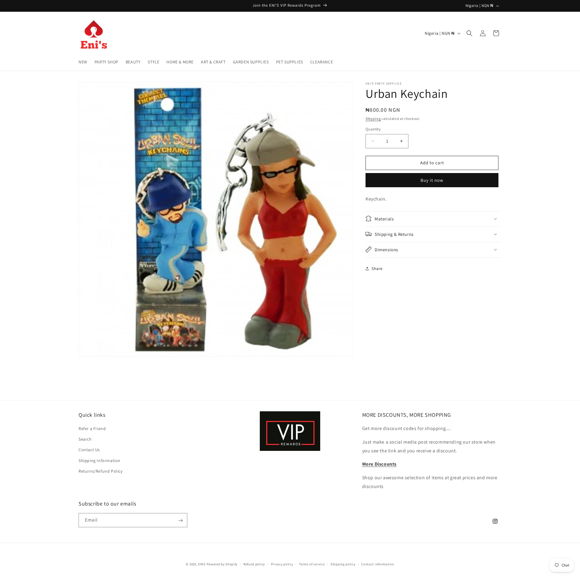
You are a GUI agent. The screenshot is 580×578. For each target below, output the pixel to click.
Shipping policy (343, 564)
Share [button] (377, 268)
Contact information (377, 564)
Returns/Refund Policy (101, 471)
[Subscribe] (180, 520)
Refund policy (254, 564)
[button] (469, 33)
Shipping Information (100, 460)
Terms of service (311, 564)
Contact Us (89, 450)
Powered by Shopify (222, 564)
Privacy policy (282, 564)
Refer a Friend (92, 428)
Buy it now (431, 180)
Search (85, 439)
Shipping (373, 118)
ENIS (202, 564)
